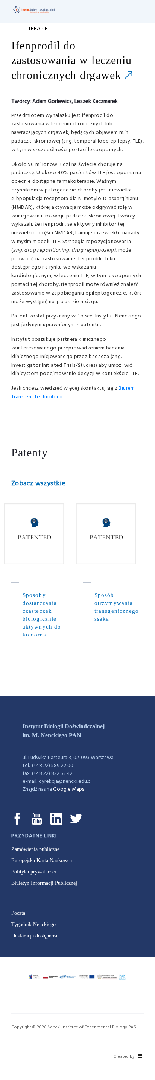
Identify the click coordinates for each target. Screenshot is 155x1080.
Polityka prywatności (33, 872)
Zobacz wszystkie (38, 483)
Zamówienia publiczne (35, 849)
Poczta (18, 913)
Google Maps (68, 789)
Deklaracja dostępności (35, 936)
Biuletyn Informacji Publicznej (44, 883)
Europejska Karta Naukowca (41, 860)
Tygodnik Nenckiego (33, 924)
